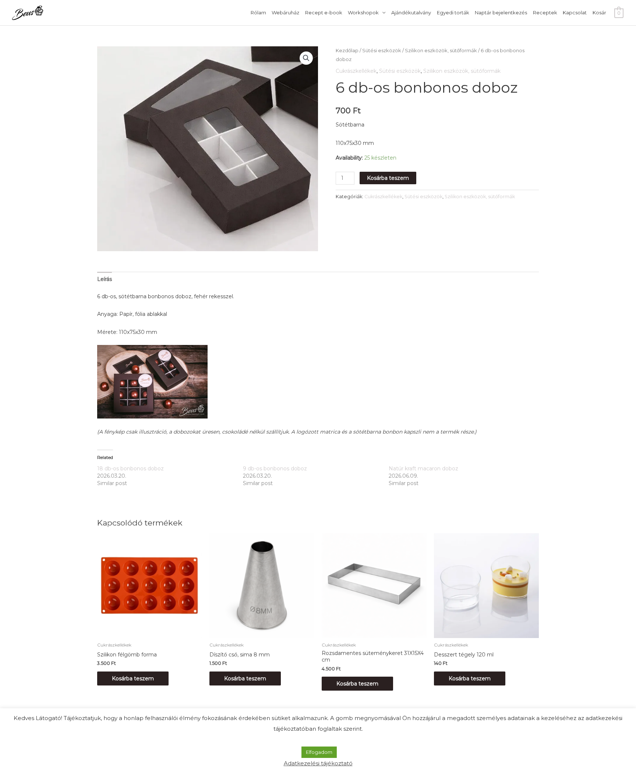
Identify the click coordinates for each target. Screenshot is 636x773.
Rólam (258, 12)
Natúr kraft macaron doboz (423, 468)
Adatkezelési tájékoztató (318, 763)
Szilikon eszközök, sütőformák (441, 50)
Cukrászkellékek (356, 71)
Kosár (599, 12)
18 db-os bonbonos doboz (130, 468)
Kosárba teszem (388, 178)
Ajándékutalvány (411, 12)
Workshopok (363, 12)
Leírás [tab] (104, 279)
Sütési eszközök (381, 50)
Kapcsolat (575, 12)
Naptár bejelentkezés (501, 12)
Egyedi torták (453, 12)
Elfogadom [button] (319, 752)
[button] (306, 58)
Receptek (545, 12)
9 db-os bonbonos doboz (275, 468)
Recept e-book (323, 12)
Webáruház (285, 12)
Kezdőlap (347, 50)
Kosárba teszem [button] (133, 678)
